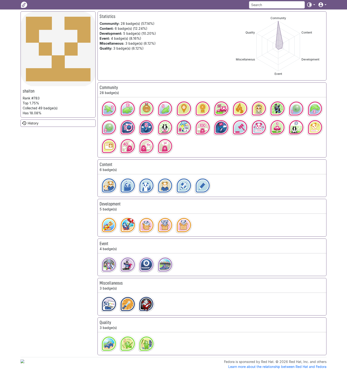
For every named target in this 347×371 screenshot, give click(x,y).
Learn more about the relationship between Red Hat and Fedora (277, 367)
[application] (278, 45)
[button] (311, 5)
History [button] (33, 123)
